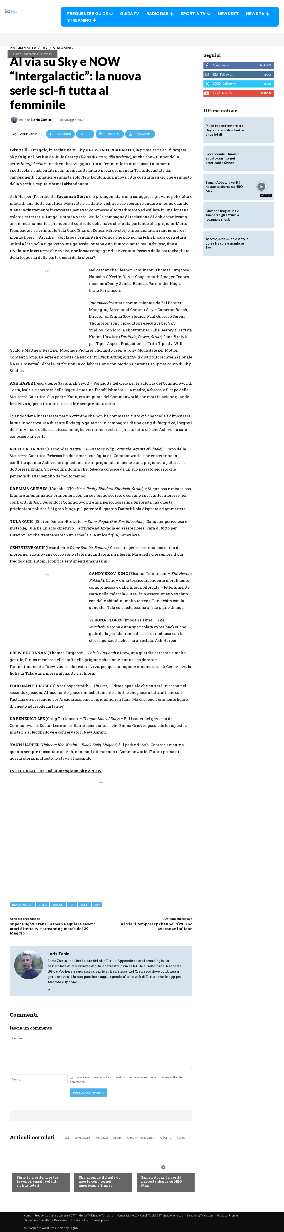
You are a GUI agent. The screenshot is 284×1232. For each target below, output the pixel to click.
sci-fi (85, 904)
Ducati (58, 904)
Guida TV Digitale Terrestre (96, 1215)
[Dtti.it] (33, 16)
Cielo (43, 904)
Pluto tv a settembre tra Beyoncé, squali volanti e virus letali (37, 1181)
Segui (267, 74)
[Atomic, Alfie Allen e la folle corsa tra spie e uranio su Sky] (261, 243)
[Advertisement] (47, 304)
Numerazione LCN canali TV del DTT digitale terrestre (150, 1215)
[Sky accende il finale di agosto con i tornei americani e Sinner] (101, 1167)
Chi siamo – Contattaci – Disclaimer (45, 1220)
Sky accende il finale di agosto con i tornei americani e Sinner (99, 1181)
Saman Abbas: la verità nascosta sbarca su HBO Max (161, 1181)
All (67, 1137)
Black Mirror (22, 904)
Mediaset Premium (228, 1215)
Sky (97, 904)
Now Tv (46, 54)
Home (17, 54)
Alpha (117, 1137)
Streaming (31, 54)
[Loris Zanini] (15, 119)
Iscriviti (265, 93)
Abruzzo (102, 1137)
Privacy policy (79, 1220)
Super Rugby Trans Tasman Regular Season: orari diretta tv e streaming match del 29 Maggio (52, 928)
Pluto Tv (23, 1168)
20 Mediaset (82, 1137)
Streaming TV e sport (200, 1215)
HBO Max (147, 1168)
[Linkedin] (48, 988)
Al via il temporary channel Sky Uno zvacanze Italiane (156, 926)
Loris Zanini (42, 119)
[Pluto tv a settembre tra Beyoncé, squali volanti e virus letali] (39, 1167)
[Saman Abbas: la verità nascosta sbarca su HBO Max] (163, 1167)
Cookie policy (100, 1220)
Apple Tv (166, 1137)
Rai (72, 904)
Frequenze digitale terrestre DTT (55, 1215)
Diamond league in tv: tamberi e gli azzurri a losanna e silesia (222, 215)
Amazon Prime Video (141, 1137)
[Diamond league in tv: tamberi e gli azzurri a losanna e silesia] (261, 215)
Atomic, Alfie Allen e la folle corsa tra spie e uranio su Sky (227, 243)
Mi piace (265, 65)
